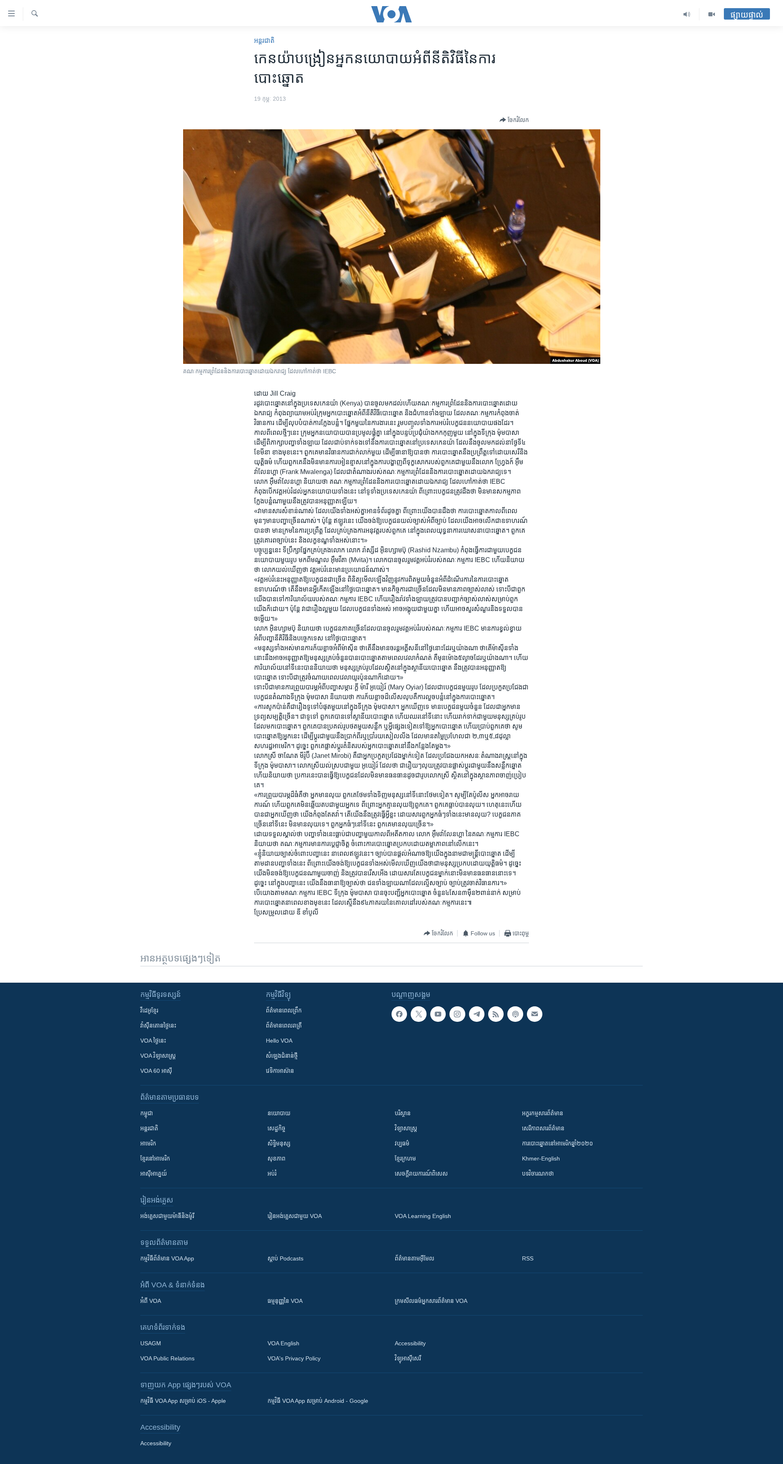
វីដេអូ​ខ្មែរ (149, 1010)
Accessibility (410, 1343)
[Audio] (687, 14)
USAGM (150, 1343)
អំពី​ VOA (150, 1301)
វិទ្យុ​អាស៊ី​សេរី (408, 1358)
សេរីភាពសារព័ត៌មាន (543, 1128)
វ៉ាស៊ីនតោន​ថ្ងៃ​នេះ (158, 1025)
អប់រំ (272, 1173)
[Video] (711, 14)
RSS (527, 1258)
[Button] (514, 120)
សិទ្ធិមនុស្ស (279, 1143)
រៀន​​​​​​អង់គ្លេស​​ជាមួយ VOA (295, 1216)
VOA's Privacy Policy (294, 1358)
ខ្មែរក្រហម (405, 1158)
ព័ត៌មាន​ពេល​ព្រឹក (284, 1010)
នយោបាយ (279, 1113)
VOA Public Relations (167, 1358)
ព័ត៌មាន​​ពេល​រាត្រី (284, 1025)
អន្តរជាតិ (264, 40)
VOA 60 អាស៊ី (156, 1071)
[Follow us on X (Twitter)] (418, 1014)
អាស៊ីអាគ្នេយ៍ (153, 1173)
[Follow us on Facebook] (399, 1014)
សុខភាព (276, 1158)
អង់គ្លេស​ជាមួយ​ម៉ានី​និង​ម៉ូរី (167, 1216)
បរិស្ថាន (403, 1113)
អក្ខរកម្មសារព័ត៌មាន (542, 1113)
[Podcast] (515, 1014)
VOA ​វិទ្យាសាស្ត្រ (158, 1055)
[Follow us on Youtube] (438, 1014)
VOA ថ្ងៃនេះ (153, 1040)
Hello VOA (279, 1040)
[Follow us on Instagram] (457, 1014)
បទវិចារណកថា (538, 1173)
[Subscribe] (534, 1014)
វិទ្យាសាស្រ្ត (406, 1128)
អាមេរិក (148, 1143)
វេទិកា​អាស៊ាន (280, 1071)
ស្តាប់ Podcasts (285, 1258)
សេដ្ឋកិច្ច (276, 1128)
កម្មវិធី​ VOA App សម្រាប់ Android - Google (318, 1401)
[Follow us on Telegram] (476, 1014)
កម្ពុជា (146, 1113)
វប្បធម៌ (402, 1143)
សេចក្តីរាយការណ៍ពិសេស (421, 1173)
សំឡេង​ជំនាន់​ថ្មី (282, 1055)
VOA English (283, 1343)
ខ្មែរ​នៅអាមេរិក (155, 1158)
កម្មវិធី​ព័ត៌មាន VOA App (167, 1258)
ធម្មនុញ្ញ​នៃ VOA (285, 1301)
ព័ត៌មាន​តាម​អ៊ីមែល (414, 1258)
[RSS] (496, 1014)
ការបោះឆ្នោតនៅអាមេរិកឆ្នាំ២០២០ (557, 1143)
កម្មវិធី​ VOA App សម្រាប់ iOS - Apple (183, 1401)
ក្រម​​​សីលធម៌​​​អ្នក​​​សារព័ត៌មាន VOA (431, 1301)
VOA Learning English (423, 1216)
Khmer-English (541, 1158)
